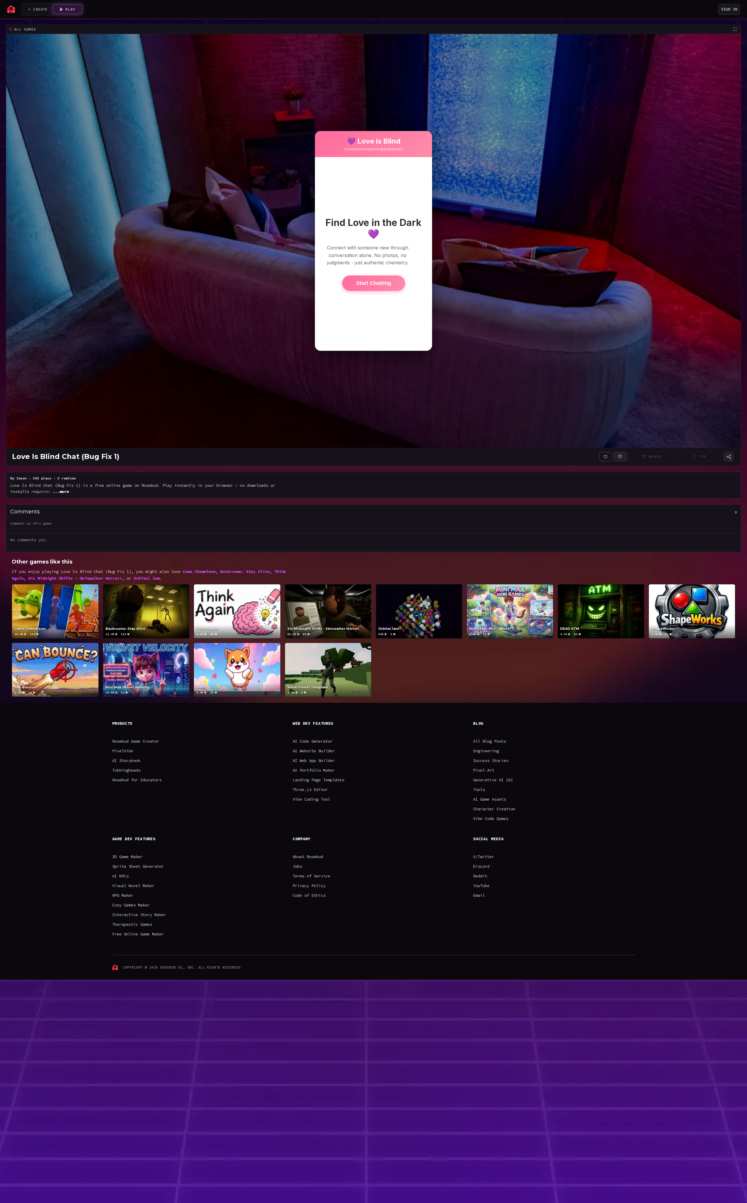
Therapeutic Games (132, 924)
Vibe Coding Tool (311, 799)
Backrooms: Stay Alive (245, 571)
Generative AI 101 (493, 779)
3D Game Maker (127, 856)
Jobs (297, 866)
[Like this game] (605, 456)
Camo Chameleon (199, 571)
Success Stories (490, 760)
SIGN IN (729, 9)
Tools (479, 789)
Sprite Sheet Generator (138, 866)
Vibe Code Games (490, 818)
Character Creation (494, 808)
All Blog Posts (489, 741)
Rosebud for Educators (136, 779)
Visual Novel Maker (133, 885)
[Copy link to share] (728, 456)
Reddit (480, 876)
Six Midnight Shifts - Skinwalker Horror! (75, 578)
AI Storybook (126, 760)
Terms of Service (311, 876)
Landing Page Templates (318, 779)
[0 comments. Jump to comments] (620, 456)
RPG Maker (122, 895)
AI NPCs (120, 876)
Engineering (486, 750)
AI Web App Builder (314, 760)
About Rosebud (308, 856)
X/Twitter (483, 856)
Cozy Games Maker (131, 905)
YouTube (481, 885)
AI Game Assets (489, 799)
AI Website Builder (314, 750)
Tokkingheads (126, 770)
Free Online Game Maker (138, 934)
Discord (481, 866)
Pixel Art (483, 770)
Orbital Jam (146, 578)
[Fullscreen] (735, 29)
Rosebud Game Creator (135, 741)
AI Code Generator (312, 741)
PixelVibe (122, 750)
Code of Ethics (309, 895)
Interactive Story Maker (139, 914)
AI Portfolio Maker (314, 770)
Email (479, 895)
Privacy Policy (309, 885)
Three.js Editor (310, 789)
